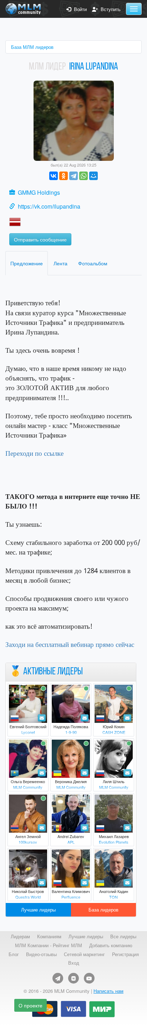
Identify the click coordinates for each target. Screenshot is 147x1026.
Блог (14, 954)
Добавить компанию (110, 945)
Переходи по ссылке (34, 453)
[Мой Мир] (93, 176)
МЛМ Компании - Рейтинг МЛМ (48, 945)
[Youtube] (89, 978)
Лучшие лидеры (38, 909)
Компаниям (49, 936)
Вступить (109, 9)
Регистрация (125, 954)
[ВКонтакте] (53, 176)
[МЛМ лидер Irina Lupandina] (74, 120)
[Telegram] (73, 176)
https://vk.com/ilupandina (49, 206)
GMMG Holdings (39, 192)
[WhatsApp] (83, 176)
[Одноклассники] (63, 176)
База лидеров (103, 909)
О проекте (30, 1005)
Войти (79, 9)
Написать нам (108, 990)
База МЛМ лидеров (32, 47)
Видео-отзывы (41, 954)
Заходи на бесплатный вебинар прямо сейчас (69, 644)
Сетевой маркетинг (84, 954)
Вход (73, 963)
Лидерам (20, 936)
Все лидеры (123, 936)
